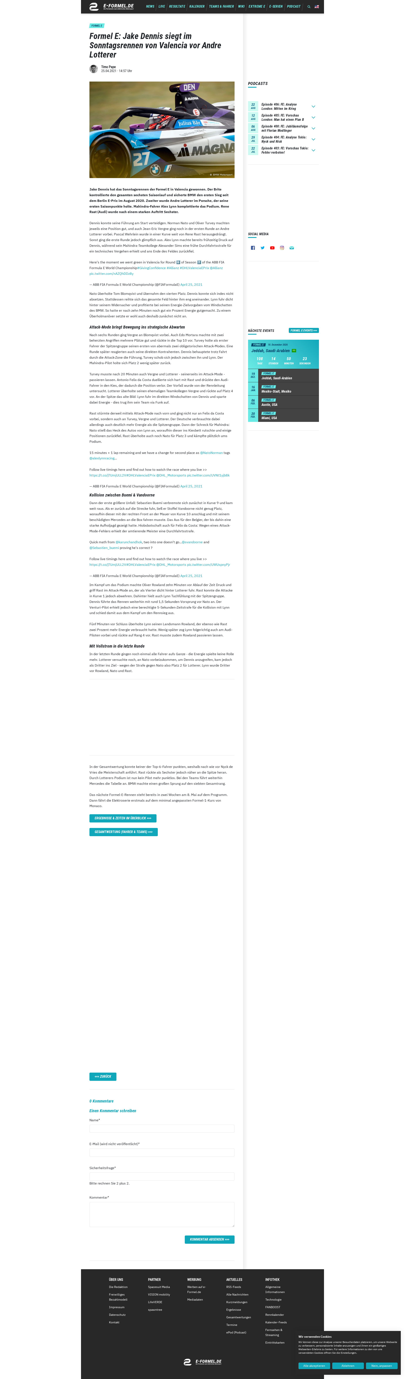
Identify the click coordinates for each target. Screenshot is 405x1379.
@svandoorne (192, 542)
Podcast (294, 6)
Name (97, 1120)
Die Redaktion (118, 1287)
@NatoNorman (211, 453)
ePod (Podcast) (236, 1332)
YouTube (272, 248)
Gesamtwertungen (238, 1317)
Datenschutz (117, 1315)
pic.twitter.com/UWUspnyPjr (208, 564)
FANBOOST (272, 1307)
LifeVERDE (155, 1302)
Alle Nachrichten (237, 1294)
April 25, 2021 (191, 284)
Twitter (262, 248)
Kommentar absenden (207, 1239)
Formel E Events (302, 330)
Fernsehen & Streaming (273, 1332)
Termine (231, 1325)
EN (317, 6)
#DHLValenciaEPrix (194, 268)
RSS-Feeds (233, 1287)
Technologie (273, 1299)
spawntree (155, 1310)
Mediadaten (195, 1299)
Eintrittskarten (275, 1342)
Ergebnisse (233, 1310)
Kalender (197, 6)
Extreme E (257, 6)
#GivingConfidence (151, 268)
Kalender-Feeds (276, 1322)
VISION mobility (159, 1294)
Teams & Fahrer (221, 6)
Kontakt (114, 1322)
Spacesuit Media (159, 1287)
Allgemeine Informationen (275, 1289)
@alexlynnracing (101, 458)
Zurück (105, 1076)
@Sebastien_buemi (104, 548)
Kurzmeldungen (236, 1302)
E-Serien (276, 6)
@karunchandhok (129, 542)
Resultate (177, 6)
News (150, 6)
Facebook (253, 248)
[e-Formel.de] (111, 7)
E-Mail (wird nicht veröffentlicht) (114, 1144)
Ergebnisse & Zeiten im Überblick (120, 818)
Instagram (282, 248)
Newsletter (292, 248)
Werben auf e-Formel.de (196, 1289)
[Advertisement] (162, 717)
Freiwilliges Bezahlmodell (118, 1297)
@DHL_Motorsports (171, 475)
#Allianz (173, 268)
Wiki (241, 6)
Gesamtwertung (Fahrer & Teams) (121, 832)
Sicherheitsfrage (102, 1168)
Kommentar (99, 1197)
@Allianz (216, 268)
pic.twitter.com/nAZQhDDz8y (111, 273)
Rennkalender (274, 1315)
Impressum (116, 1307)
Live (162, 6)
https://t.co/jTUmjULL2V (107, 475)
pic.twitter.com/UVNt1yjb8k (208, 475)
